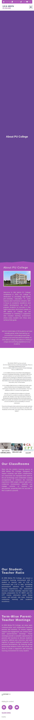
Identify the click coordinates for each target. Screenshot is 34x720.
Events (4, 717)
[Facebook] (4, 707)
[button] (30, 7)
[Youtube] (17, 707)
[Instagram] (10, 707)
